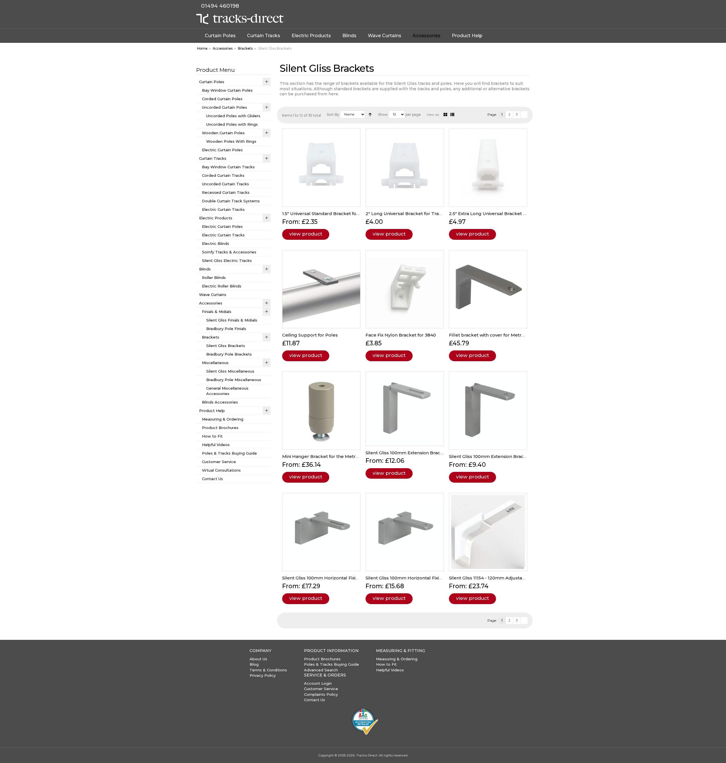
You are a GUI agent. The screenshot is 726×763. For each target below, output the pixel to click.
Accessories (223, 48)
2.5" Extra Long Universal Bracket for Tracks (497, 213)
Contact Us (314, 699)
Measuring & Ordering (396, 659)
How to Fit (386, 664)
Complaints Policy (321, 694)
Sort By (333, 114)
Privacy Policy (263, 675)
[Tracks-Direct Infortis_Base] (240, 19)
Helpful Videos (390, 670)
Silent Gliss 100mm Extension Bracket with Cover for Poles (429, 452)
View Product (305, 234)
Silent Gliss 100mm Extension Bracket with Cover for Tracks (514, 456)
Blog (254, 664)
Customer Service (321, 688)
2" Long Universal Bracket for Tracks (406, 213)
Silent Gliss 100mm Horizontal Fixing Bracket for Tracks (426, 578)
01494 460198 (220, 6)
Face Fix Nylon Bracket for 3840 (401, 335)
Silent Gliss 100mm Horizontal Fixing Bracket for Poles (341, 578)
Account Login (318, 683)
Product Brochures (322, 659)
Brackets (245, 48)
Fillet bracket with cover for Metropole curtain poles (507, 335)
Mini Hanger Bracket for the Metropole (325, 456)
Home (202, 48)
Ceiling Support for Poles (310, 335)
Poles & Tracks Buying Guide (331, 664)
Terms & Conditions (268, 670)
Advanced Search (321, 670)
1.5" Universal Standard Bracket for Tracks (328, 213)
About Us (258, 659)
